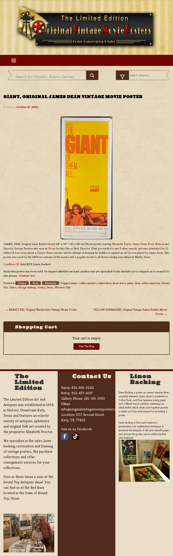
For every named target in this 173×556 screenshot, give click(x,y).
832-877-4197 (82, 393)
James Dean (140, 244)
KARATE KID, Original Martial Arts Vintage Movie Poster (43, 310)
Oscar (51, 248)
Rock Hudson (156, 244)
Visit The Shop (86, 346)
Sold (35, 283)
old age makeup (27, 287)
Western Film (63, 287)
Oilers (12, 287)
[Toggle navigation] (13, 60)
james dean (133, 283)
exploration (105, 283)
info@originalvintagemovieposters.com (91, 409)
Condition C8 (11, 264)
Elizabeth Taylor (121, 244)
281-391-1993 (94, 398)
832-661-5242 (82, 387)
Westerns (50, 283)
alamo (74, 283)
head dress (119, 283)
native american (151, 283)
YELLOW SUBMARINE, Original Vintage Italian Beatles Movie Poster (130, 312)
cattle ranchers (88, 283)
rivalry (41, 287)
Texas (50, 287)
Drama (22, 283)
